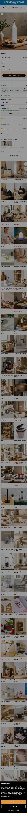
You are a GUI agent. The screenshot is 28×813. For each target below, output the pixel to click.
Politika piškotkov (18, 794)
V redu (13, 802)
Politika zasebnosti (5, 796)
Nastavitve (13, 806)
